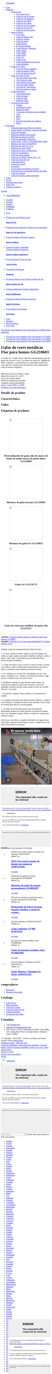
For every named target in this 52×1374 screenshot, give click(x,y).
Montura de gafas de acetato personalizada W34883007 (26, 887)
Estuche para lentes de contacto (28, 121)
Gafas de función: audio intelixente (25, 175)
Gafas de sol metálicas (25, 19)
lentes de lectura (13, 304)
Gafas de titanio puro (24, 37)
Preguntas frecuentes (14, 182)
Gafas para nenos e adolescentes (24, 150)
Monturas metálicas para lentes (23, 135)
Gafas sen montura (18, 132)
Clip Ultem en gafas (24, 80)
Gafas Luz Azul (36, 1047)
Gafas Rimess (21, 44)
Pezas (18, 123)
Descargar (10, 125)
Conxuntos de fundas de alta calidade (31, 112)
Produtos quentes (8, 1043)
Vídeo (8, 178)
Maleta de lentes (22, 110)
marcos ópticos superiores (17, 254)
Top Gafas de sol (23, 14)
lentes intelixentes (13, 294)
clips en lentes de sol (14, 284)
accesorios (10, 314)
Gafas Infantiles (22, 64)
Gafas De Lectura (18, 66)
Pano (18, 119)
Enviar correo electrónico (11, 1054)
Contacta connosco (13, 187)
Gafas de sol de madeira (25, 25)
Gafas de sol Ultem (23, 23)
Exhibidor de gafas (23, 107)
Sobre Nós (10, 185)
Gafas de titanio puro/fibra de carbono (26, 128)
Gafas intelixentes (23, 94)
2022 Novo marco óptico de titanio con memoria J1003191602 (25, 864)
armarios (10, 274)
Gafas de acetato (22, 39)
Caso (18, 114)
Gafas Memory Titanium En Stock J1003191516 (26, 973)
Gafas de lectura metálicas (26, 69)
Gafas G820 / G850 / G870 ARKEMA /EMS (29, 141)
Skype (3, 1056)
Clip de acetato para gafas (26, 78)
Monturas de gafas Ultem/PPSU (24, 144)
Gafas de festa (21, 98)
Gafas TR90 (21, 53)
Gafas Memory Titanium (26, 48)
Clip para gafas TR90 (24, 85)
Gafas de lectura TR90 (25, 71)
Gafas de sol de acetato (25, 16)
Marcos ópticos (17, 32)
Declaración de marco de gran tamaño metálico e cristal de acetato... (26, 909)
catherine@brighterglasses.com (18, 1027)
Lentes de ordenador (9, 1045)
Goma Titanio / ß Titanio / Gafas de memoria (29, 130)
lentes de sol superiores (15, 232)
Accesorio (15, 166)
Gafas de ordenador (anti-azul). (23, 139)
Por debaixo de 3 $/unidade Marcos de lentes (29, 171)
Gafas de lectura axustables (18, 1047)
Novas (8, 180)
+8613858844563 (13, 195)
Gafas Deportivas (18, 162)
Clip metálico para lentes (26, 82)
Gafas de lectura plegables (28, 1045)
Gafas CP (20, 57)
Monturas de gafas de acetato (22, 137)
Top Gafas (20, 35)
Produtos (9, 10)
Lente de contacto (18, 173)
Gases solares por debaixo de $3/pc (25, 169)
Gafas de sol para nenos (25, 30)
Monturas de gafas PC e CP (22, 146)
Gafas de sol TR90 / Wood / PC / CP (26, 157)
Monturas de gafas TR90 (21, 148)
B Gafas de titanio (23, 46)
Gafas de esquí (22, 96)
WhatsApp (10, 1061)
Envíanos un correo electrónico (13, 387)
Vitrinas (19, 105)
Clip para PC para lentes (25, 87)
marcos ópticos (12, 242)
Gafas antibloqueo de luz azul (28, 62)
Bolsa (18, 116)
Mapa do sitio (21, 1043)
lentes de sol (11, 222)
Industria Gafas (22, 100)
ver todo (4, 847)
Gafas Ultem (21, 50)
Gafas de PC (21, 60)
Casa (8, 7)
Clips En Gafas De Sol (20, 75)
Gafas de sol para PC (24, 28)
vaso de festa (11, 264)
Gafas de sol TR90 (23, 21)
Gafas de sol (16, 12)
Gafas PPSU (21, 55)
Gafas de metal (22, 41)
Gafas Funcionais (18, 91)
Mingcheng (18, 1041)
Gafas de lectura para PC (26, 73)
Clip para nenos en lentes (26, 89)
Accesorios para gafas (20, 103)
